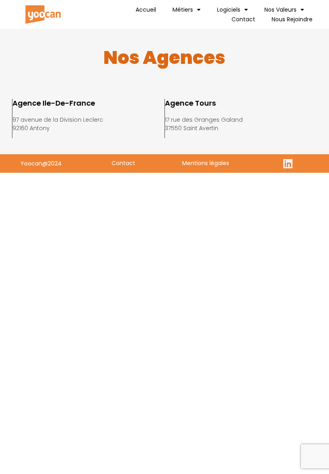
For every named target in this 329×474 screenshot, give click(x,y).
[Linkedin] (288, 163)
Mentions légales (205, 163)
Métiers (183, 10)
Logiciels (228, 10)
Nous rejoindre (292, 19)
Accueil (146, 10)
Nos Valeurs (280, 10)
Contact (243, 19)
